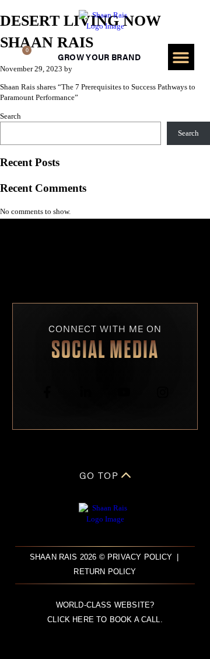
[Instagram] (163, 392)
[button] (181, 57)
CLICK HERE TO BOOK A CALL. (105, 620)
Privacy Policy (140, 557)
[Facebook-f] (47, 392)
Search (10, 116)
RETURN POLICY (105, 572)
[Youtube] (124, 392)
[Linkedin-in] (85, 392)
